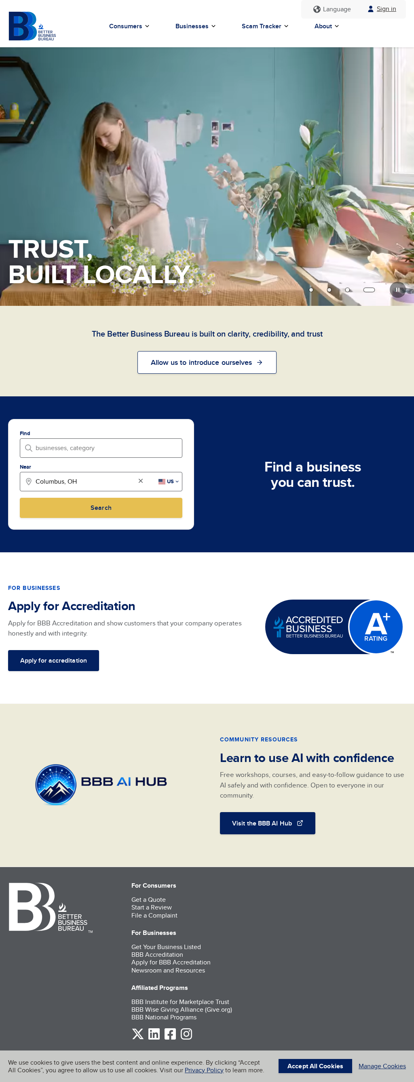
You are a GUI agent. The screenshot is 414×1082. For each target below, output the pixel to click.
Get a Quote (148, 899)
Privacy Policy (204, 1070)
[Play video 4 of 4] (369, 290)
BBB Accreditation (157, 954)
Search (101, 507)
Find (25, 433)
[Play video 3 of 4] (347, 290)
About (323, 26)
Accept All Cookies (315, 1066)
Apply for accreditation (53, 660)
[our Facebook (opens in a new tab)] (170, 1038)
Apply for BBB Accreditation (171, 962)
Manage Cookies (382, 1066)
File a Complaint (154, 915)
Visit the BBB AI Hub (262, 823)
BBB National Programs (163, 1017)
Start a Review (151, 907)
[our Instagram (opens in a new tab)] (186, 1038)
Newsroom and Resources (168, 970)
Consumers (125, 26)
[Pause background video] (398, 290)
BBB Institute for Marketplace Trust (180, 1001)
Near (25, 466)
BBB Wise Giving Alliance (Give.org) (181, 1009)
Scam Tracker (261, 26)
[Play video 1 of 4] (311, 290)
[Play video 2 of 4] (329, 290)
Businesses (192, 26)
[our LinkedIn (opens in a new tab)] (154, 1038)
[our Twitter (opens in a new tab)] (137, 1038)
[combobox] (103, 447)
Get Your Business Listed (166, 946)
